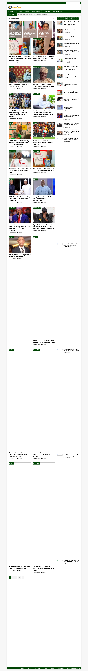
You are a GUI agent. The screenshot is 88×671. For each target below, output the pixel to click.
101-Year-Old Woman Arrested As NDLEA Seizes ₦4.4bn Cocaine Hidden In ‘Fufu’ (20, 58)
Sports (27, 11)
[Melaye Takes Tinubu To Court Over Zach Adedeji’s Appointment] (44, 186)
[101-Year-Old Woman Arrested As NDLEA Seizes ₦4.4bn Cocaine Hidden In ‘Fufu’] (20, 46)
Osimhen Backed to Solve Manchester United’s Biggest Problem (43, 142)
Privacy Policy (37, 668)
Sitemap (22, 668)
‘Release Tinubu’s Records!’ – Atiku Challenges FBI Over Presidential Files (18, 454)
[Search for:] (73, 2)
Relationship (46, 11)
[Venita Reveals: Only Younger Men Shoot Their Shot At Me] (44, 46)
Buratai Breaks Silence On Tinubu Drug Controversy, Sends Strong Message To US (43, 112)
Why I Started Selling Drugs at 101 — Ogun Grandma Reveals (43, 169)
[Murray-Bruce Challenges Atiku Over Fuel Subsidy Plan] (20, 244)
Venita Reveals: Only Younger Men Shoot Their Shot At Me (43, 57)
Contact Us (44, 668)
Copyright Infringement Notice (73, 668)
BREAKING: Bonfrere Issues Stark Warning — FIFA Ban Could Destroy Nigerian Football (18, 113)
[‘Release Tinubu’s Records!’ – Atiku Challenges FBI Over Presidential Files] (20, 400)
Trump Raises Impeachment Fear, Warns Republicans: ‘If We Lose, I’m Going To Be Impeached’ (20, 227)
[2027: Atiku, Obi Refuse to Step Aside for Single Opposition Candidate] (20, 186)
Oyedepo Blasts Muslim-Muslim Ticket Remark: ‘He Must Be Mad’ (20, 170)
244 (19, 577)
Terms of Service (57, 11)
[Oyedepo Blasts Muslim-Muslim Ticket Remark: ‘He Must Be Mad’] (20, 158)
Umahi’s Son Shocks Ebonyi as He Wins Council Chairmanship (44, 341)
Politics (20, 11)
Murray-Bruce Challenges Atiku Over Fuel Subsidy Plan (20, 255)
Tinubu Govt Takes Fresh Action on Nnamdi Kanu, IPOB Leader (43, 568)
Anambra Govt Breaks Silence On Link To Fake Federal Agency (43, 454)
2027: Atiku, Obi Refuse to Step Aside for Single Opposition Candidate (19, 198)
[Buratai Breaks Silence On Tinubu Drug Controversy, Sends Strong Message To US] (44, 101)
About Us (29, 668)
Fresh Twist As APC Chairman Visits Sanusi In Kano (19, 85)
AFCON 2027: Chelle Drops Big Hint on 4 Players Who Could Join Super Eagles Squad (19, 142)
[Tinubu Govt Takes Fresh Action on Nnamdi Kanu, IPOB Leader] (44, 513)
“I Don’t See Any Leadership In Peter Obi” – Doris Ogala (19, 567)
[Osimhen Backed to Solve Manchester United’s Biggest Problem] (44, 130)
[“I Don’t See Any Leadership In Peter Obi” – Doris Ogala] (20, 513)
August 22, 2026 (13, 570)
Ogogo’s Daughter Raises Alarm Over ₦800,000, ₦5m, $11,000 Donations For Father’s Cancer (44, 226)
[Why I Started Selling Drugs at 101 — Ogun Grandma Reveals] (44, 158)
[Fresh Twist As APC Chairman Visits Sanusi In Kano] (20, 74)
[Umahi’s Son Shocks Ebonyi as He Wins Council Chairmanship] (44, 287)
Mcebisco (20, 62)
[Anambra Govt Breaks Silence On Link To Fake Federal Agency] (44, 400)
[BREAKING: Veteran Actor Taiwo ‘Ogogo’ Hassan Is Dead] (44, 74)
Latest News (11, 11)
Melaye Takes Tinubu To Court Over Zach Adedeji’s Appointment (43, 198)
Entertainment (36, 11)
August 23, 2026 (13, 62)
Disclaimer (52, 668)
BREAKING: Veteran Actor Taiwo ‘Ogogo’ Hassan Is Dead (43, 85)
